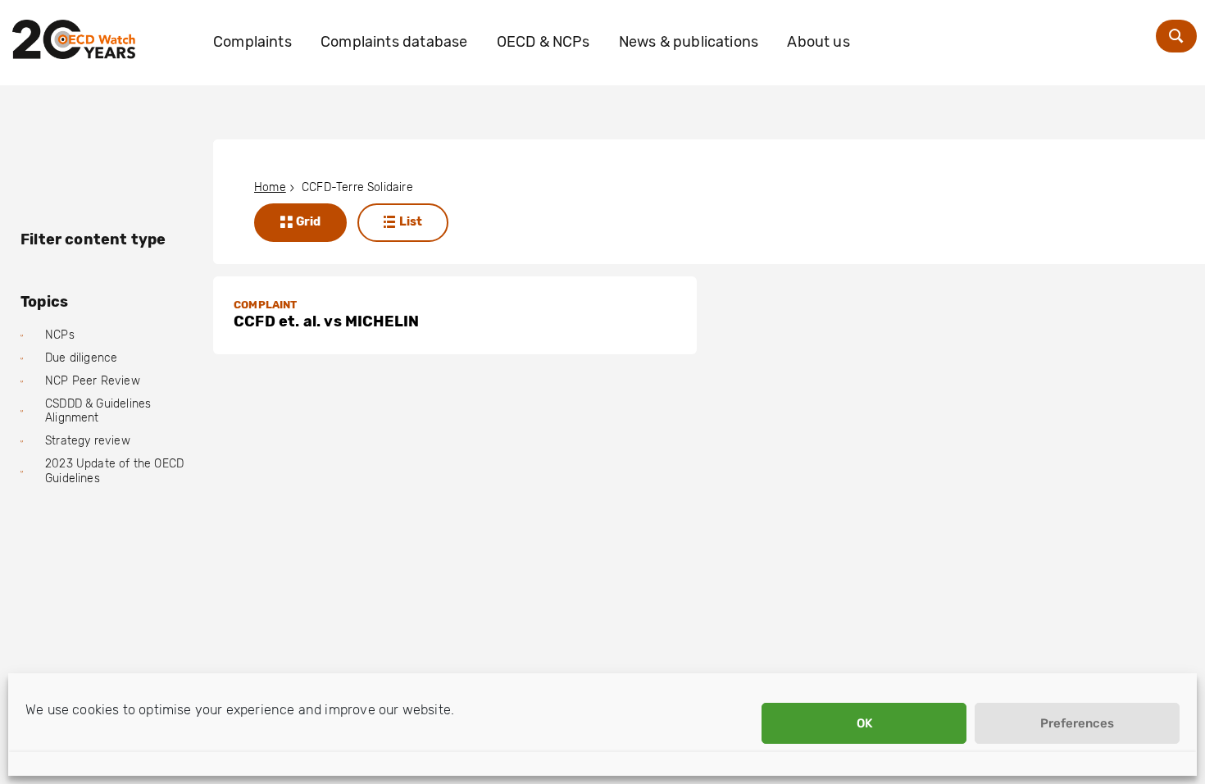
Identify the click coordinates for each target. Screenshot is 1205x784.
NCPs (60, 335)
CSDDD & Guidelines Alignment (98, 411)
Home (270, 187)
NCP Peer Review (92, 381)
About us (818, 42)
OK (864, 723)
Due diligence (81, 358)
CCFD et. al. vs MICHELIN (326, 321)
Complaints (252, 42)
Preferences (1077, 723)
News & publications (688, 42)
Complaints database (394, 42)
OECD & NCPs (543, 42)
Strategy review (87, 441)
